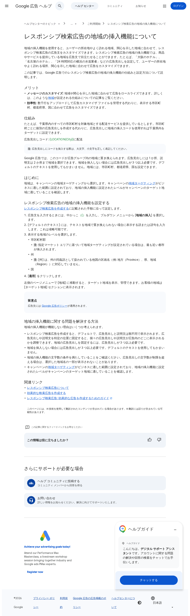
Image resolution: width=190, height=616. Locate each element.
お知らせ (141, 6)
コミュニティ (115, 6)
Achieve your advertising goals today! (47, 546)
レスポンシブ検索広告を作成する (46, 208)
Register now (35, 572)
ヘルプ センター (84, 6)
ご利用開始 (94, 23)
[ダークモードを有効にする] (139, 602)
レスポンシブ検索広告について (48, 388)
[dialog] (149, 555)
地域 (51, 98)
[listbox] (162, 602)
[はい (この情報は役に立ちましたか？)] (149, 440)
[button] (6, 5)
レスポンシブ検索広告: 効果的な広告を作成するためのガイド (68, 398)
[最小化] (175, 528)
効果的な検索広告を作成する (46, 393)
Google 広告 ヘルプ (33, 6)
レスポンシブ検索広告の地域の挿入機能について (137, 23)
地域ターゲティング (142, 183)
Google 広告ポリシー (54, 305)
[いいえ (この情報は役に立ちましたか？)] (159, 440)
